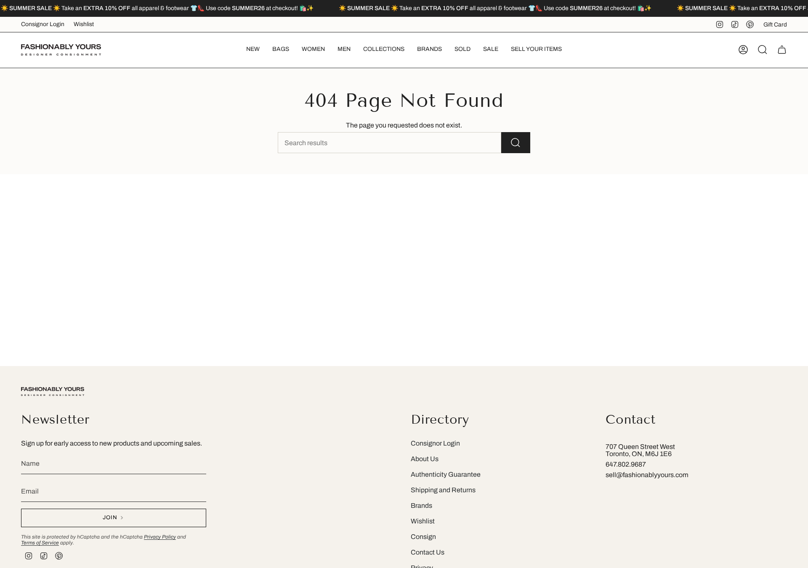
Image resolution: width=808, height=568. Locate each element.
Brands (421, 505)
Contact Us (427, 552)
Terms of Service (40, 543)
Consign (423, 536)
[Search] (515, 142)
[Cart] (782, 49)
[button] (280, 50)
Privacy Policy (160, 537)
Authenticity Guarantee (446, 474)
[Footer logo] (52, 391)
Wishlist (84, 24)
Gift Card (775, 24)
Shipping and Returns (443, 490)
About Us (425, 458)
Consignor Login (42, 24)
